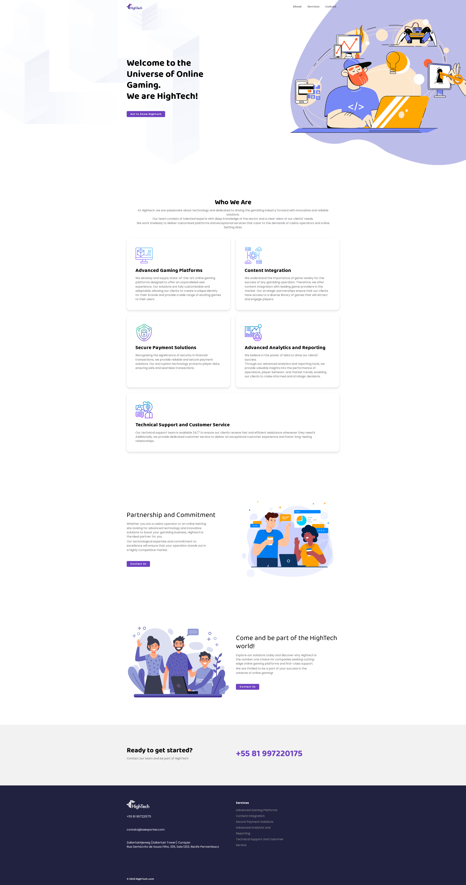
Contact (330, 6)
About (297, 6)
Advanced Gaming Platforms (256, 810)
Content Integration (250, 816)
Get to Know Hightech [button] (145, 114)
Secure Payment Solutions (254, 822)
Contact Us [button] (138, 563)
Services (313, 6)
